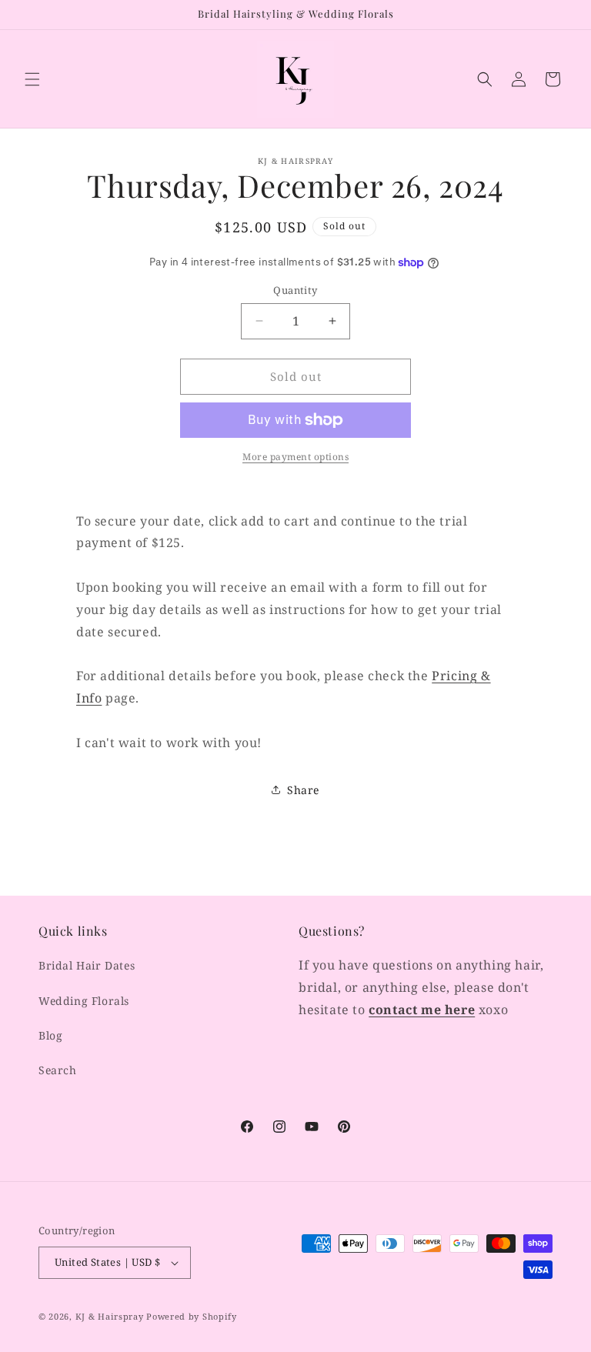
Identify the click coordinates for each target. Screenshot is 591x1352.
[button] (32, 79)
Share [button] (303, 790)
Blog (50, 1035)
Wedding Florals (83, 1000)
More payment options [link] (295, 456)
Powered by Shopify (191, 1316)
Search (57, 1070)
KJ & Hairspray (109, 1316)
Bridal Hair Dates (86, 965)
